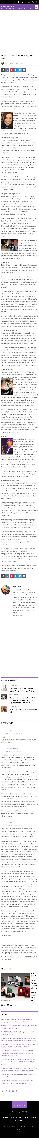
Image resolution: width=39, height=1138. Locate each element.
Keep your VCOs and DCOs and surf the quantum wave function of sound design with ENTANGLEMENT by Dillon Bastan (19, 1062)
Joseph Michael (12, 731)
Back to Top (19, 1105)
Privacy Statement (11, 1117)
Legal (26, 1117)
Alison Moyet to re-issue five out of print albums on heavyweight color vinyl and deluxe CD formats (22, 700)
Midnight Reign (12, 748)
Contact (19, 1121)
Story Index (13, 695)
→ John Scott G (18, 615)
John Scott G (9, 63)
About (34, 1117)
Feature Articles (15, 685)
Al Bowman (10, 822)
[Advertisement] (19, 30)
